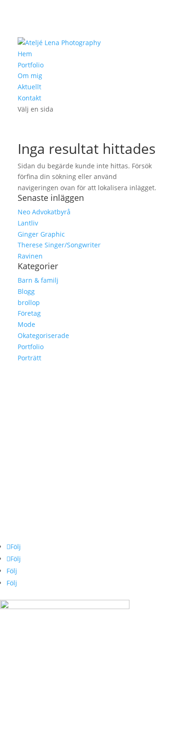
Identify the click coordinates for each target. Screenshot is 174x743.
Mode (26, 324)
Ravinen (30, 256)
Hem (25, 53)
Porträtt (29, 357)
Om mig (30, 75)
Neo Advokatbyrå (44, 211)
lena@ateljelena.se (29, 393)
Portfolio (31, 64)
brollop (29, 302)
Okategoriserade (43, 335)
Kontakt (29, 97)
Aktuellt (29, 86)
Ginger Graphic (41, 234)
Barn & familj (38, 280)
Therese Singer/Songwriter (59, 244)
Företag (29, 313)
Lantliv (28, 223)
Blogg (26, 291)
